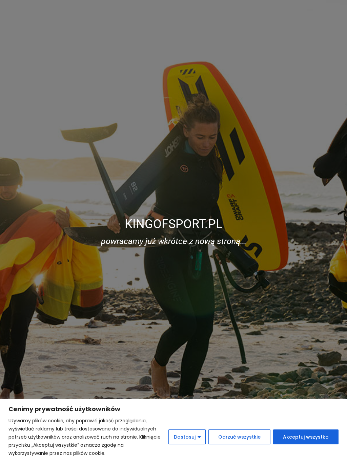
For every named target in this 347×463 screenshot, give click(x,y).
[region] (173, 431)
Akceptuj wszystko (306, 437)
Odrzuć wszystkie (239, 437)
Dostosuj (185, 437)
